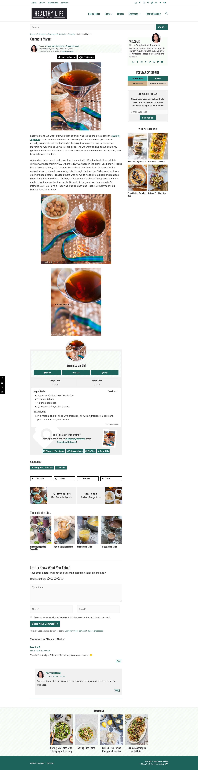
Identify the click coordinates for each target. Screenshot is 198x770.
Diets (107, 13)
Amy (49, 46)
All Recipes (41, 34)
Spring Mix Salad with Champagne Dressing (61, 749)
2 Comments (60, 46)
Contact (64, 3)
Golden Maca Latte (84, 546)
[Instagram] (144, 3)
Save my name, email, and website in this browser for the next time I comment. (72, 617)
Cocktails (71, 34)
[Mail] (136, 3)
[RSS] (156, 3)
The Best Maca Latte (109, 546)
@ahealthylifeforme (75, 438)
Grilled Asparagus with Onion (137, 749)
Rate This (104, 451)
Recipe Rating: (38, 579)
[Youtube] (164, 3)
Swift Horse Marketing (155, 764)
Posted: (42, 49)
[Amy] (34, 48)
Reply (119, 661)
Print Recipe (88, 57)
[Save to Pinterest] (2, 387)
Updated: (59, 49)
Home (34, 3)
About (42, 3)
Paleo (158, 78)
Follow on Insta (76, 451)
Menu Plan (137, 83)
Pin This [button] (91, 451)
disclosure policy (67, 51)
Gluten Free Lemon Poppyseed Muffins (111, 749)
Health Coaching (153, 13)
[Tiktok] (152, 3)
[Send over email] (2, 392)
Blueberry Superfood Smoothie (38, 548)
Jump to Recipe (67, 57)
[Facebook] (140, 3)
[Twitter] (160, 3)
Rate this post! (73, 46)
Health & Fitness (158, 83)
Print (48, 373)
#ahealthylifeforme (66, 442)
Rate (77, 373)
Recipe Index (53, 3)
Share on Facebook (54, 451)
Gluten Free (137, 78)
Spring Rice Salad (86, 748)
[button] (111, 13)
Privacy (50, 763)
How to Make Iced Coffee (63, 546)
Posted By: (43, 46)
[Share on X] (2, 382)
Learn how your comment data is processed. (84, 631)
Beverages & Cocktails (57, 34)
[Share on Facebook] (2, 378)
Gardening (133, 13)
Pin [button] (106, 373)
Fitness (120, 13)
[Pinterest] (148, 3)
